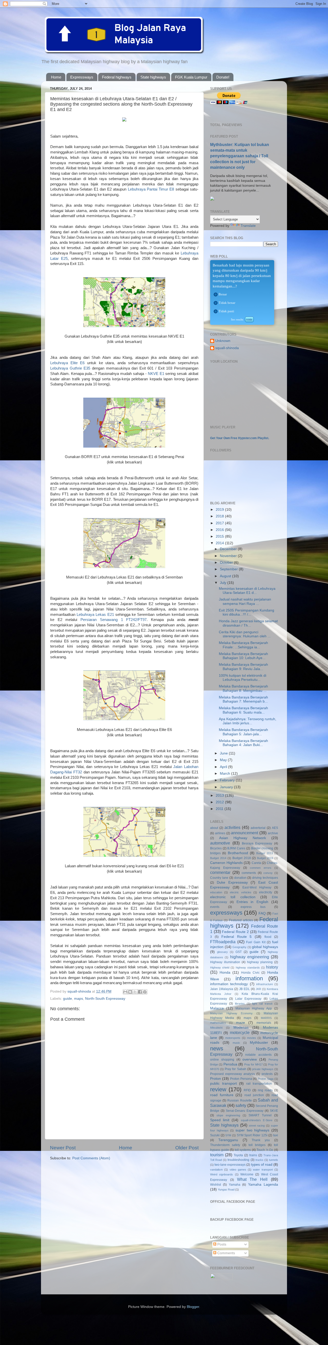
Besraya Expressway (257, 843)
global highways (265, 947)
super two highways (252, 1130)
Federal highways (116, 77)
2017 (220, 523)
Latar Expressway (248, 999)
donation (240, 878)
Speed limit (219, 1120)
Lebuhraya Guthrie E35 (70, 368)
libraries (240, 1003)
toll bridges (257, 1145)
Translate (248, 226)
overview (249, 1059)
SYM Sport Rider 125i (252, 1135)
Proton (215, 1079)
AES (275, 828)
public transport (223, 1083)
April (224, 767)
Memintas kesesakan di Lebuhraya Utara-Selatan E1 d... (247, 591)
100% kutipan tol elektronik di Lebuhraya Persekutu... (242, 678)
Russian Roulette (239, 1100)
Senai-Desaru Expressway (244, 1111)
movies (251, 1037)
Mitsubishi (216, 1027)
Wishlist (215, 1184)
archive (273, 833)
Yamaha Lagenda (263, 1184)
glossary (222, 951)
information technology (229, 984)
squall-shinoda (227, 348)
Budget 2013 (264, 853)
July (223, 583)
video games (238, 1169)
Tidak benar (227, 303)
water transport (263, 1169)
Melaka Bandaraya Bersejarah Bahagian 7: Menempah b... (243, 699)
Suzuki (215, 1135)
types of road (261, 1164)
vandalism (216, 1169)
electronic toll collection (232, 897)
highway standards (248, 967)
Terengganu (228, 1140)
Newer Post (63, 1147)
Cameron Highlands (226, 863)
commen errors (260, 867)
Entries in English (253, 902)
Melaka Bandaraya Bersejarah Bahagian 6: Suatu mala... (243, 710)
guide (67, 999)
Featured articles (241, 920)
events (214, 907)
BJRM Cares (236, 848)
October (227, 562)
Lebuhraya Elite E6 (67, 363)
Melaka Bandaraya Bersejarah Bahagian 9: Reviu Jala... (243, 667)
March (225, 773)
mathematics (218, 1022)
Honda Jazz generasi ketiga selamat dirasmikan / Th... (248, 623)
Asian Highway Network (242, 838)
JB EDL (244, 989)
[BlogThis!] (130, 991)
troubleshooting (238, 1160)
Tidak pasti (226, 311)
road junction (254, 1095)
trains (253, 1155)
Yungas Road (226, 1189)
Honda (225, 972)
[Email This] (125, 991)
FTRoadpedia (222, 941)
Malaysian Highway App (253, 1008)
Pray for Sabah (235, 1069)
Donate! (222, 77)
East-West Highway (257, 887)
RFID (247, 1090)
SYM (228, 1135)
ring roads (265, 1090)
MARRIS (266, 1017)
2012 (220, 802)
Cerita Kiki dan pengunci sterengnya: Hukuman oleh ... (245, 634)
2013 (220, 795)
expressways (226, 912)
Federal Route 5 (236, 937)
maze (240, 1023)
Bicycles (216, 848)
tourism (216, 1154)
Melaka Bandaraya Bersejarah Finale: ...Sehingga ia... (243, 645)
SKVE (274, 1111)
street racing (257, 1125)
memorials (264, 1023)
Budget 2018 (241, 858)
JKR (258, 989)
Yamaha (234, 1184)
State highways (153, 77)
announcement (244, 832)
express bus (253, 907)
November (229, 556)
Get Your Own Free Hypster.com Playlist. (239, 438)
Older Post (187, 1147)
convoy (268, 872)
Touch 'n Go (265, 1150)
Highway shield (219, 967)
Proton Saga (265, 1078)
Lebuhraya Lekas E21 (95, 615)
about (214, 828)
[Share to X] (135, 991)
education (216, 892)
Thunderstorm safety (225, 1145)
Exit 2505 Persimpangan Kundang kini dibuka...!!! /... (246, 612)
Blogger (193, 1307)
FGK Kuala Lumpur (191, 77)
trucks (259, 1159)
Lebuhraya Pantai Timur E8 (151, 189)
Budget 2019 (265, 858)
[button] (215, 294)
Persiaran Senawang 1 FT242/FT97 (113, 620)
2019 (220, 510)
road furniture (221, 1095)
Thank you (261, 1140)
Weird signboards (221, 1174)
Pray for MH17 (253, 1064)
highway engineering (249, 956)
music (236, 1042)
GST (238, 952)
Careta (256, 863)
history (272, 967)
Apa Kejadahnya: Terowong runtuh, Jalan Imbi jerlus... (247, 721)
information (249, 978)
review (218, 1089)
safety (240, 1105)
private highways (262, 1069)
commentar (220, 872)
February (228, 780)
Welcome (246, 1174)
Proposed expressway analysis (232, 1074)
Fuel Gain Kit (255, 942)
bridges (215, 853)
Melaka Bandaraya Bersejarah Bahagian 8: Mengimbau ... (243, 688)
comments (249, 873)
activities (232, 827)
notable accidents (258, 1055)
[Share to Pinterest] (144, 991)
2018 (220, 516)
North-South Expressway (105, 999)
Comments (225, 1253)
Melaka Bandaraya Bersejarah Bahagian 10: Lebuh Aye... (243, 656)
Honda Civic (250, 972)
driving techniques (265, 878)
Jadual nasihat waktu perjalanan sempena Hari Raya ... (245, 601)
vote (249, 319)
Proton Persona (241, 1079)
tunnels (273, 1159)
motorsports (232, 1037)
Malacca (217, 1008)
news (216, 1048)
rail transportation (259, 1083)
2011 (220, 809)
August (226, 576)
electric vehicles (240, 892)
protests (267, 1074)
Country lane (219, 878)
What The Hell (252, 1179)
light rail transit (262, 1003)
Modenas (241, 1027)
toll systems (243, 1150)
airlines (220, 833)
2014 (220, 543)
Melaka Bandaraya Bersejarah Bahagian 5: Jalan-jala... (243, 732)
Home (56, 77)
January (227, 787)
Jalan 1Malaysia (221, 989)
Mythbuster (259, 1042)
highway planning (260, 962)
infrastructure (264, 984)
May (224, 760)
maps (78, 999)
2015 (220, 536)
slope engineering (228, 1115)
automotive (220, 843)
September (229, 569)
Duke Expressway (232, 882)
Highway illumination (225, 962)
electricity (265, 892)
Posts (221, 1244)
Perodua (230, 1064)
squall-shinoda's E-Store (256, 1120)
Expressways (81, 77)
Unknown (222, 341)
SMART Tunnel (260, 1115)
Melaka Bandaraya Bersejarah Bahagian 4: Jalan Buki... (243, 743)
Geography (239, 947)
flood (267, 937)
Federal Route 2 (235, 932)
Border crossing (262, 848)
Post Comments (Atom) (91, 1158)
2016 (220, 530)
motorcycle (240, 1032)
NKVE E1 (156, 374)
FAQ (262, 913)
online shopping (222, 1059)
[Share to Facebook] (139, 991)
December (229, 549)
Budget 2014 (218, 858)
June (224, 753)
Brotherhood (238, 853)
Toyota (238, 1155)
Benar (223, 294)
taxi (275, 1135)
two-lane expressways (229, 1164)
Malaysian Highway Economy (231, 1013)
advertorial (258, 828)
